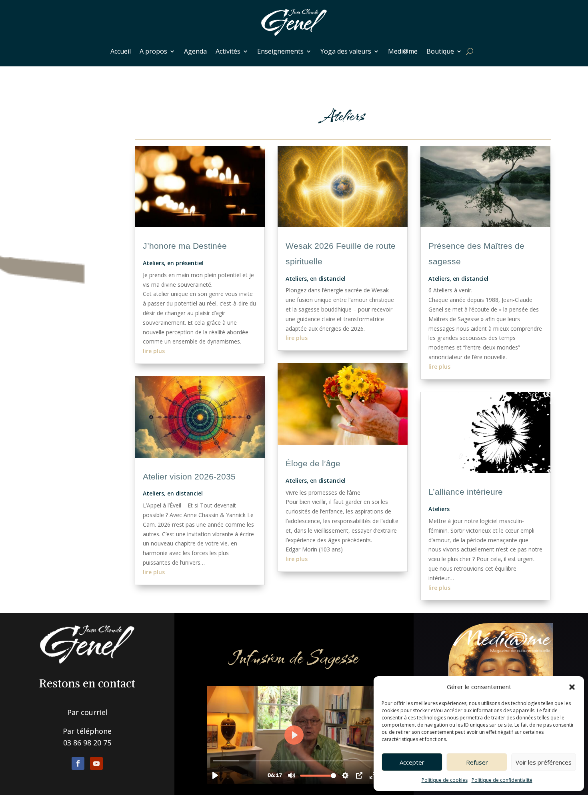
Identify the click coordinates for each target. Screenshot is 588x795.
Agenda (195, 51)
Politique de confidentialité (502, 780)
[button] (572, 687)
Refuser (477, 762)
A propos (153, 51)
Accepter (412, 762)
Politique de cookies (445, 780)
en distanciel (185, 493)
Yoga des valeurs (345, 51)
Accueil (120, 51)
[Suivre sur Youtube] (96, 763)
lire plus (154, 351)
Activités (228, 51)
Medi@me (403, 51)
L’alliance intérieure (465, 491)
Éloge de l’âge (313, 463)
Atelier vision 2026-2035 (189, 476)
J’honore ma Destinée (185, 245)
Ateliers (153, 263)
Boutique (440, 51)
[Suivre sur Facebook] (78, 763)
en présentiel (185, 263)
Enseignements (280, 51)
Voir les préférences (544, 762)
